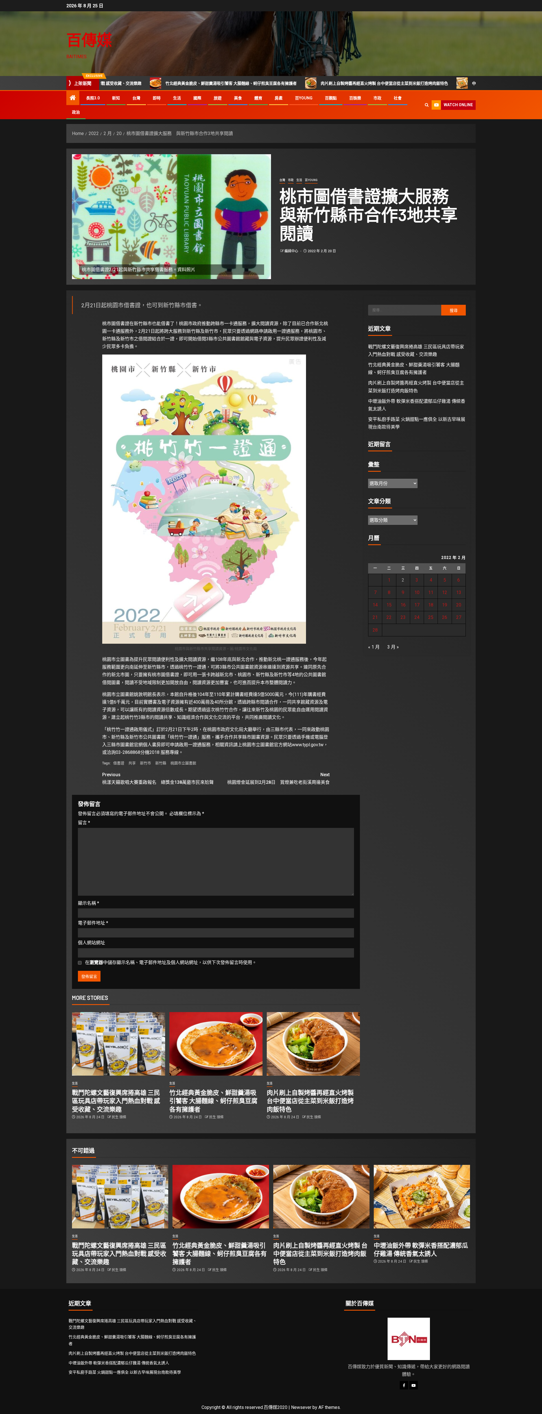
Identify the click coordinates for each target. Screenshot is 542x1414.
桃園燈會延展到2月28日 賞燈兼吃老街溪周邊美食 (278, 778)
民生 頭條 (119, 1117)
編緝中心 (292, 251)
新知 (116, 98)
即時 (157, 98)
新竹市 (145, 763)
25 (430, 617)
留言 (84, 822)
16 (403, 605)
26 (444, 617)
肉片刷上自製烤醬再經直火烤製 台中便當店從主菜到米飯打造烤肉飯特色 (307, 83)
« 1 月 (374, 647)
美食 (238, 98)
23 (403, 617)
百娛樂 (355, 98)
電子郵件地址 (93, 923)
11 (430, 592)
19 (444, 605)
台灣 (136, 98)
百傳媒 (89, 40)
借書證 (118, 763)
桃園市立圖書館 (183, 763)
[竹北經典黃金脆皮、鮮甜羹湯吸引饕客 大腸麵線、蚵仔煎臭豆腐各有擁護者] (216, 1044)
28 (375, 630)
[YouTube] (413, 1385)
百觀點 (331, 98)
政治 (76, 112)
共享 (132, 763)
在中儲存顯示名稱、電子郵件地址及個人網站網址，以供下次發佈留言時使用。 (171, 962)
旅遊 (218, 98)
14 (375, 605)
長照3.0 (93, 98)
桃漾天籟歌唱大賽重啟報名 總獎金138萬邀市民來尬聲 (158, 778)
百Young (303, 98)
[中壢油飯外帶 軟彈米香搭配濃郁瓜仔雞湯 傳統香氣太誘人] (422, 1196)
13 (458, 592)
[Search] (426, 104)
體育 (258, 98)
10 (416, 592)
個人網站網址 (91, 942)
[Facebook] (404, 1385)
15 (389, 605)
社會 (398, 98)
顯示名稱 (88, 903)
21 (375, 617)
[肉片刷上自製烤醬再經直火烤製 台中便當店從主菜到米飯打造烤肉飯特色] (313, 1044)
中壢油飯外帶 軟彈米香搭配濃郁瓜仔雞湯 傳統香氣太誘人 (445, 83)
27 (458, 617)
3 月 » (393, 647)
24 (416, 617)
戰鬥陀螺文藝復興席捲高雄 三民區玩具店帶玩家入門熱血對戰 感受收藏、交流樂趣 (116, 1101)
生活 (177, 98)
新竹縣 (160, 763)
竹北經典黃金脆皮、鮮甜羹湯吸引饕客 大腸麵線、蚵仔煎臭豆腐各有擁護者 (154, 83)
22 (389, 617)
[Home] (73, 98)
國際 (197, 98)
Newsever (301, 1407)
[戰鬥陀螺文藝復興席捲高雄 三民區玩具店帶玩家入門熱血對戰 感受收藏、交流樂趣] (118, 1044)
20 (458, 605)
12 (444, 592)
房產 (279, 98)
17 (416, 605)
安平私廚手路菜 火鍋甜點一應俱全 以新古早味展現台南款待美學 (125, 1372)
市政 (377, 98)
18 (430, 605)
